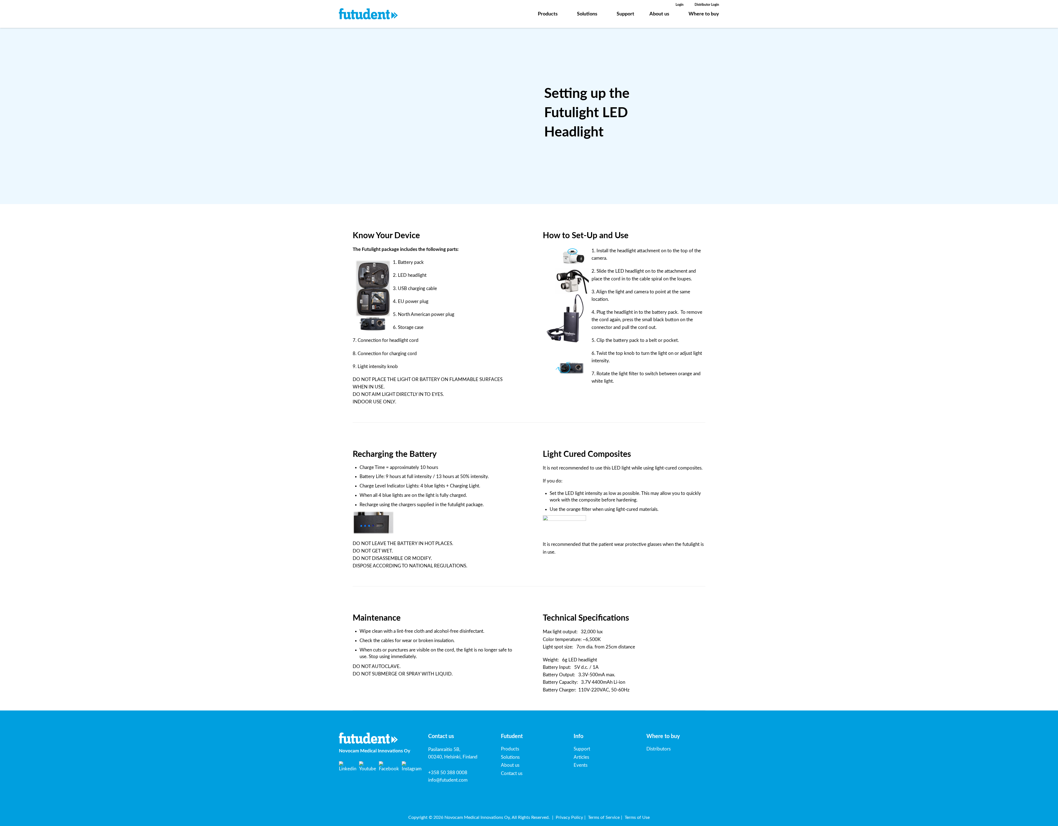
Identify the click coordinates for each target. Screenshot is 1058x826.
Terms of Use (637, 817)
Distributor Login (707, 4)
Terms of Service (604, 817)
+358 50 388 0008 (447, 772)
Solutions (587, 14)
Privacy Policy (569, 817)
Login (680, 4)
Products (548, 14)
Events (580, 765)
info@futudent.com (448, 780)
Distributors (658, 749)
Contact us (511, 773)
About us (659, 14)
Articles (581, 757)
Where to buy (704, 14)
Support (625, 14)
